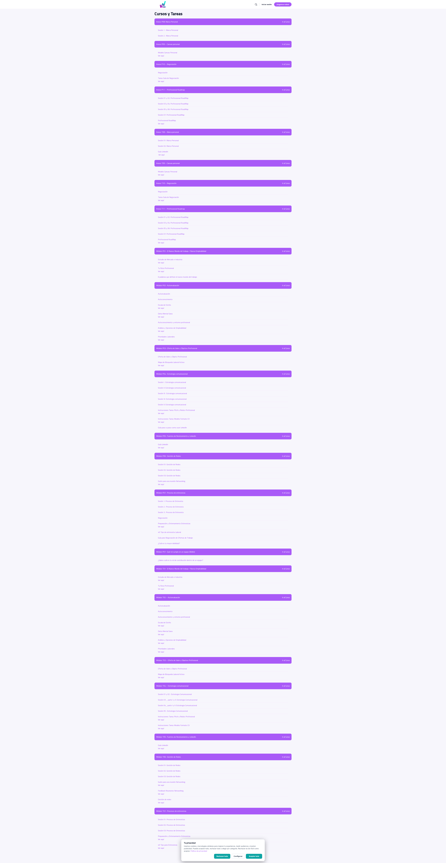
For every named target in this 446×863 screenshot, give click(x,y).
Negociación (162, 72)
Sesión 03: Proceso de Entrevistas (171, 830)
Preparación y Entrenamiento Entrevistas (174, 523)
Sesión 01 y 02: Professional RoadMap (173, 98)
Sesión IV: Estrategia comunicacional (172, 399)
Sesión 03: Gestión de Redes (169, 475)
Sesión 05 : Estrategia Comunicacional (173, 711)
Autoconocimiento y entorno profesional (174, 322)
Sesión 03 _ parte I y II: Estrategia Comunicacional (177, 699)
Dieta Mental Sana (165, 313)
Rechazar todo (222, 856)
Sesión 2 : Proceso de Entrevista (171, 506)
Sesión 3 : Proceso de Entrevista (171, 512)
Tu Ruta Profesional (166, 268)
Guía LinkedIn (163, 151)
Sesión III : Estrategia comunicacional (172, 393)
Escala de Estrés (164, 305)
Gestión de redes (164, 799)
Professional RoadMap (167, 120)
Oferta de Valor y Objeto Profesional (172, 356)
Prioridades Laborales (166, 336)
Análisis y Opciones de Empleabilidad (172, 328)
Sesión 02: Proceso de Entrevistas (171, 825)
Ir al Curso (286, 21)
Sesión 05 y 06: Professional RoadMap (173, 109)
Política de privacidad (199, 851)
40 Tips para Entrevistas (167, 844)
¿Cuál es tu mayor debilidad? (169, 543)
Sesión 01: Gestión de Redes (169, 464)
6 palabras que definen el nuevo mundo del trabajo (177, 276)
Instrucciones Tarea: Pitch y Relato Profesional (176, 410)
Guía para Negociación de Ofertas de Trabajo (175, 537)
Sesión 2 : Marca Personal (168, 35)
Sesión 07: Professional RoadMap (171, 114)
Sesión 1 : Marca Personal (168, 30)
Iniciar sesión (267, 4)
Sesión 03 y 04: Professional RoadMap (173, 103)
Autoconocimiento (165, 299)
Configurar (238, 856)
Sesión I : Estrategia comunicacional (172, 382)
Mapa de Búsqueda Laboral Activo (171, 362)
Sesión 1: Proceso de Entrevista (170, 501)
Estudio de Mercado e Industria (170, 259)
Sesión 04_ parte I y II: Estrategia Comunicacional (177, 705)
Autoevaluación (164, 293)
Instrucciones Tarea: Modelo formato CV (174, 418)
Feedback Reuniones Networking (171, 790)
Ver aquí (161, 55)
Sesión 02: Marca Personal (168, 146)
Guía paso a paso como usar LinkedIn (172, 427)
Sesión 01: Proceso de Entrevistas (171, 819)
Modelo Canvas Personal (167, 52)
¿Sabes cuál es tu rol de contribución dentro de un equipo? (180, 560)
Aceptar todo (254, 856)
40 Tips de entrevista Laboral (169, 532)
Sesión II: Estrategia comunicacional (172, 387)
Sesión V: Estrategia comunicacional (172, 404)
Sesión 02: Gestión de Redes (169, 470)
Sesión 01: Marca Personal (168, 140)
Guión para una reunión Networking (171, 481)
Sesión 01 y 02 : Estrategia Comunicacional (175, 694)
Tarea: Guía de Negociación (168, 78)
